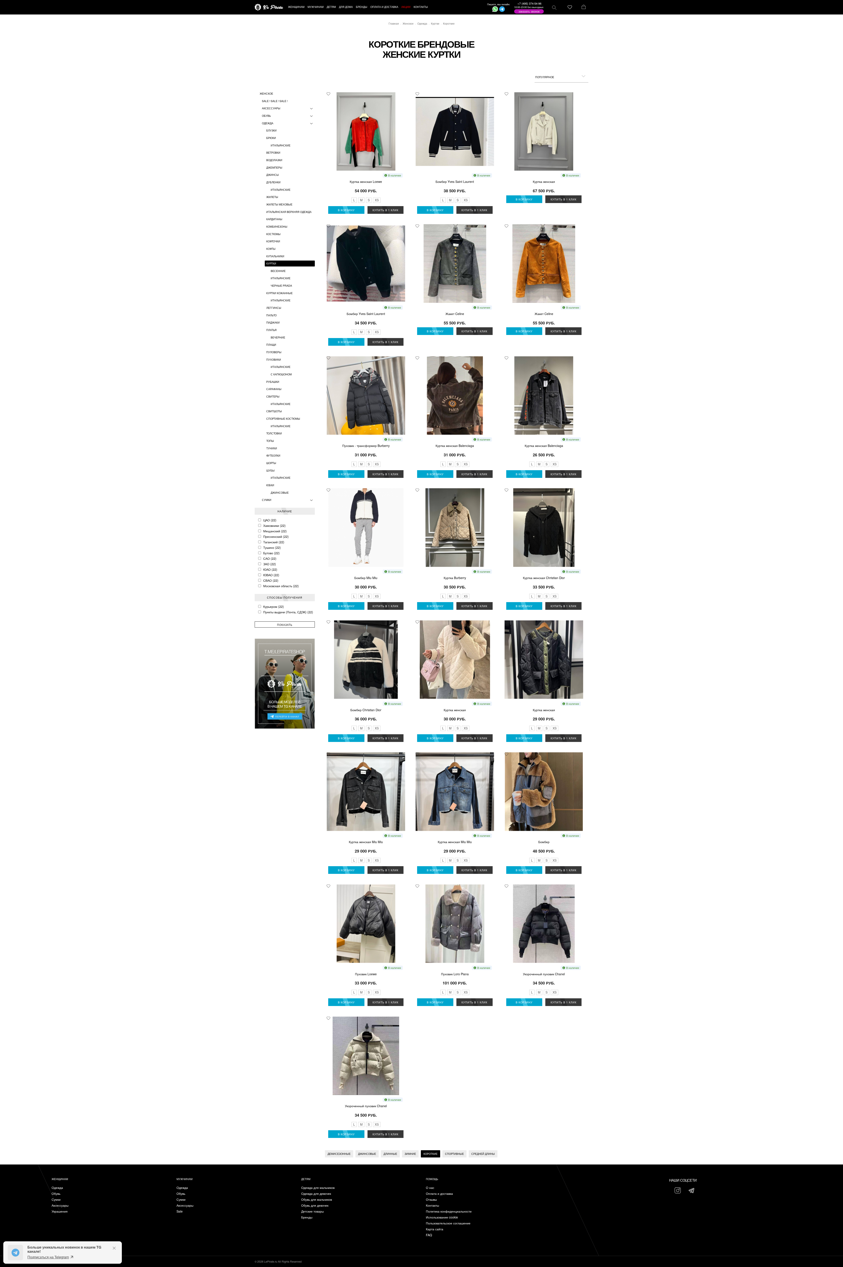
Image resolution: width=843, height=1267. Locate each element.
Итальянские (280, 145)
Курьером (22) (273, 606)
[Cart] (583, 7)
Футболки (273, 455)
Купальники (275, 256)
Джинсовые (280, 492)
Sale (180, 1211)
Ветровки (273, 152)
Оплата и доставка (439, 1193)
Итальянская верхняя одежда (289, 212)
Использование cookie (442, 1217)
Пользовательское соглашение (448, 1223)
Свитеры (272, 396)
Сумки (266, 500)
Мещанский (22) (275, 531)
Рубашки (272, 381)
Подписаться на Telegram (48, 1257)
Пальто (271, 315)
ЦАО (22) (269, 520)
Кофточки (273, 241)
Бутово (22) (271, 553)
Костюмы (273, 234)
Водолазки (274, 160)
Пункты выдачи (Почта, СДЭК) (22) (288, 612)
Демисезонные (339, 1153)
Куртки (271, 263)
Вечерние (278, 337)
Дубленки (273, 182)
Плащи (271, 344)
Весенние (278, 271)
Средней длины (483, 1153)
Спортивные (454, 1153)
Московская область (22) (281, 586)
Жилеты (272, 197)
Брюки (271, 138)
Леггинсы (273, 308)
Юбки (270, 485)
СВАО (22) (270, 580)
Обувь (266, 115)
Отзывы (431, 1199)
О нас (430, 1187)
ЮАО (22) (270, 569)
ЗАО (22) (269, 564)
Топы (270, 441)
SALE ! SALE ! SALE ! (275, 101)
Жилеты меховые (279, 204)
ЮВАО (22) (271, 575)
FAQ (429, 1235)
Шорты (271, 463)
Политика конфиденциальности (449, 1211)
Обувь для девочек (314, 1205)
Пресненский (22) (276, 536)
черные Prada (281, 285)
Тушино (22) (272, 547)
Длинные (390, 1153)
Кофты (271, 248)
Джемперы (274, 167)
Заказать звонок (529, 11)
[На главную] (269, 7)
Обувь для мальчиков (316, 1199)
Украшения (60, 1211)
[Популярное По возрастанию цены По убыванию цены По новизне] (561, 76)
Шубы (270, 470)
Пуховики (273, 359)
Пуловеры (273, 352)
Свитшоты (274, 411)
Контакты (432, 1205)
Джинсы (272, 174)
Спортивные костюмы (283, 418)
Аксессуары (271, 108)
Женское (266, 93)
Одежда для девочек (316, 1193)
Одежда (267, 123)
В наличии (394, 175)
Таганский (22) (273, 542)
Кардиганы (274, 219)
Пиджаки (273, 322)
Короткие (430, 1153)
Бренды (306, 1217)
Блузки (271, 130)
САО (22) (269, 558)
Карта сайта (434, 1229)
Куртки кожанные (279, 293)
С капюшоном (281, 374)
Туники (271, 448)
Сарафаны (273, 389)
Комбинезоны (276, 226)
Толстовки (274, 433)
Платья (271, 330)
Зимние (410, 1153)
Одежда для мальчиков (318, 1187)
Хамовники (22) (274, 525)
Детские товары (312, 1211)
